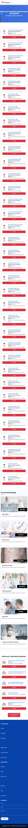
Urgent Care (4, 747)
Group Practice (4, 752)
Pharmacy (3, 738)
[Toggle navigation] (26, 2)
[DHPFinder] (3, 2)
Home (6, 15)
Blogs (2, 771)
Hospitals (3, 733)
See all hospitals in (14, 715)
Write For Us (3, 776)
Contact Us (3, 795)
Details (14, 666)
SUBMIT (4, 818)
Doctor (2, 728)
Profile (14, 37)
